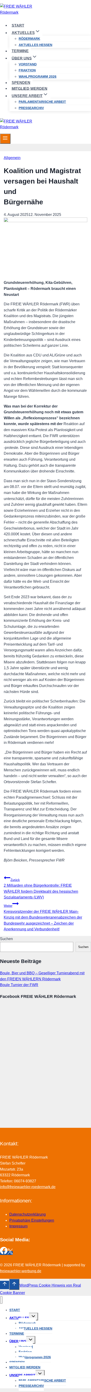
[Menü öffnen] (5, 139)
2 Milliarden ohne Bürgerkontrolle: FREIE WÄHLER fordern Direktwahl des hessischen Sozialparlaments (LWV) (41, 888)
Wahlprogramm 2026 (37, 76)
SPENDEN (21, 83)
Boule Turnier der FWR (19, 985)
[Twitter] (10, 1253)
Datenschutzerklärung (27, 1214)
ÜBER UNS (17, 1341)
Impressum (18, 1226)
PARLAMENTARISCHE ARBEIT (42, 102)
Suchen (6, 939)
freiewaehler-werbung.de (20, 1271)
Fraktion (27, 70)
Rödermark (29, 38)
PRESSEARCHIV (31, 108)
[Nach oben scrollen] (4, 1285)
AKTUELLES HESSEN (35, 45)
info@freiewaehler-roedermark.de (28, 1187)
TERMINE (20, 51)
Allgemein (12, 158)
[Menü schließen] (1, 1300)
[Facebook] (3, 1253)
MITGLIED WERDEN (29, 88)
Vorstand (28, 64)
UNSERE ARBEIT (22, 1375)
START (18, 25)
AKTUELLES (19, 1318)
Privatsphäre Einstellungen (31, 1220)
